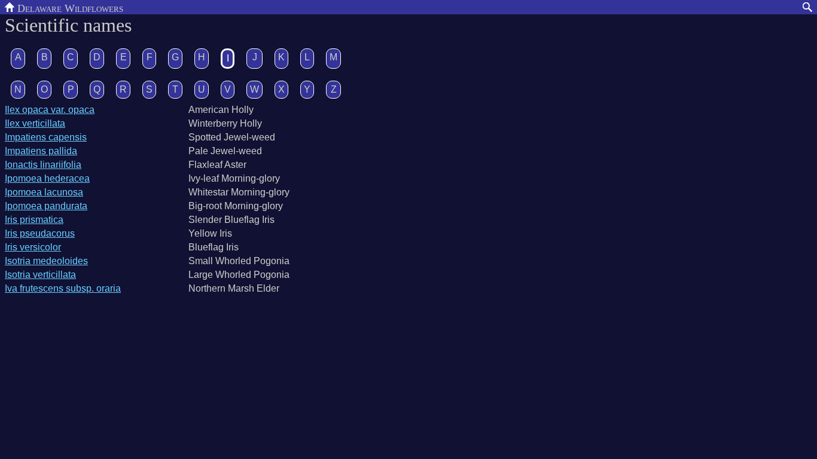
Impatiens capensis (46, 137)
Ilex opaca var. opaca (49, 110)
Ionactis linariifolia (43, 165)
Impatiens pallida (41, 151)
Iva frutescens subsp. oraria (63, 288)
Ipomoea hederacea (47, 178)
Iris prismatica (34, 220)
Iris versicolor (33, 247)
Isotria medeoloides (46, 261)
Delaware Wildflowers (68, 7)
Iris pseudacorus (40, 233)
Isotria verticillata (40, 275)
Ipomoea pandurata (46, 206)
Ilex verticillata (35, 123)
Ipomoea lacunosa (44, 192)
